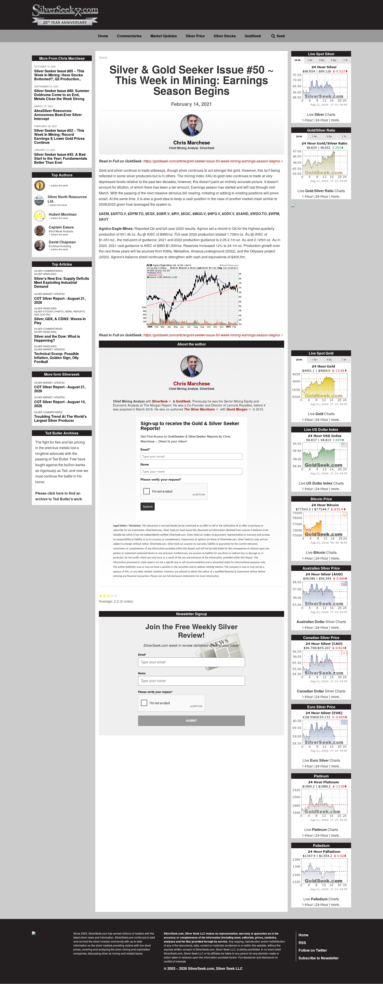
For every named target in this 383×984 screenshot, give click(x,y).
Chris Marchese (191, 142)
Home (103, 35)
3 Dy (321, 60)
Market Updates (163, 35)
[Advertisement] (321, 279)
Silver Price (195, 35)
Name (145, 464)
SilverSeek (160, 401)
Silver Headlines (45, 274)
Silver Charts (321, 621)
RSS (302, 942)
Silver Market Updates (49, 294)
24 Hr (298, 60)
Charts (325, 760)
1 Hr (310, 60)
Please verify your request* (161, 479)
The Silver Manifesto (199, 409)
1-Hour (307, 119)
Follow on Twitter (313, 950)
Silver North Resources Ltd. (67, 199)
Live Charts (321, 114)
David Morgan (237, 409)
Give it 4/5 (112, 595)
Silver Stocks (225, 35)
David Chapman (62, 242)
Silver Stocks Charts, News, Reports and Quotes (59, 313)
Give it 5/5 (116, 595)
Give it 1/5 (101, 595)
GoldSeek (253, 35)
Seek (281, 35)
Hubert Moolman (63, 214)
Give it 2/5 (104, 595)
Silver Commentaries (48, 270)
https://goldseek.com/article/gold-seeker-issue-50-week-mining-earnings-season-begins (211, 161)
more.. (336, 119)
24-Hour (321, 119)
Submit (147, 506)
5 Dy (333, 60)
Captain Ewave (61, 227)
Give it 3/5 (108, 595)
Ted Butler (60, 458)
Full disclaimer (247, 957)
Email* (145, 449)
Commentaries (129, 35)
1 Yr (345, 60)
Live (306, 760)
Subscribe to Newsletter (319, 957)
